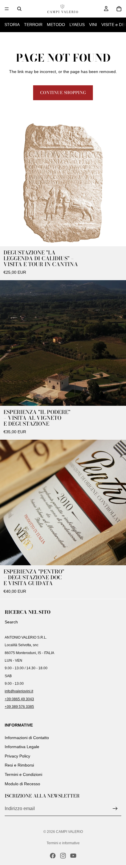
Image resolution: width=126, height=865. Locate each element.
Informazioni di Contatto (27, 737)
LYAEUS (77, 24)
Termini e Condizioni (23, 774)
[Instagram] (63, 855)
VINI (93, 24)
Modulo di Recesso (22, 783)
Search (11, 622)
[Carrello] (119, 8)
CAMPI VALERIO (69, 832)
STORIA (12, 24)
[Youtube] (73, 855)
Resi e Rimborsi (19, 765)
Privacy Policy (17, 756)
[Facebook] (52, 855)
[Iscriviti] (115, 808)
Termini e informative (63, 843)
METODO (56, 24)
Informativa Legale (22, 746)
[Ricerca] (19, 8)
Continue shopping (63, 92)
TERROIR (33, 24)
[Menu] (6, 8)
